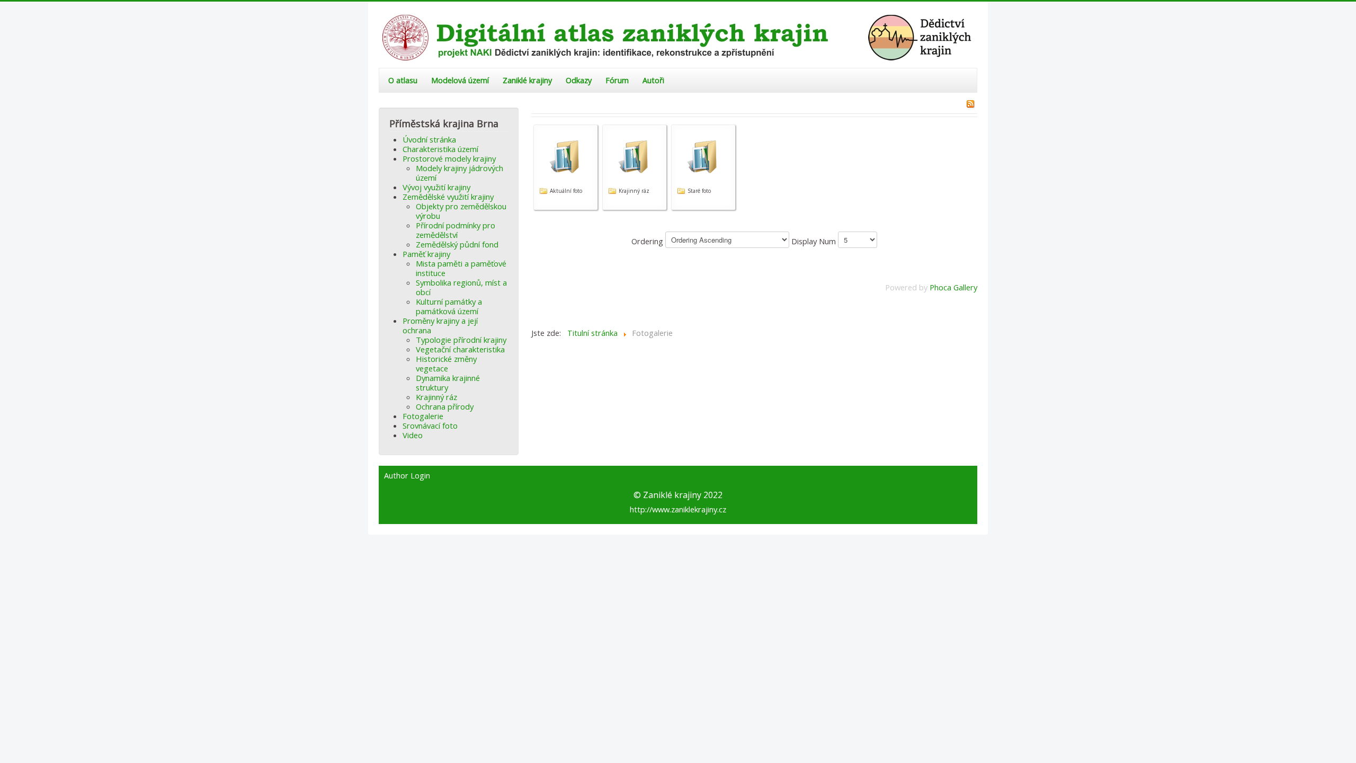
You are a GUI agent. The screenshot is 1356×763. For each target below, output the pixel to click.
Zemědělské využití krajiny (448, 196)
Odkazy (579, 80)
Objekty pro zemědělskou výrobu (461, 211)
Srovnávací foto (430, 425)
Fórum (617, 80)
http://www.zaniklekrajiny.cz (678, 509)
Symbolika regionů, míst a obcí (461, 287)
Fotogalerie (423, 416)
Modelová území (460, 80)
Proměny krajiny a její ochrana (440, 325)
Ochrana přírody (445, 406)
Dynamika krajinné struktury (448, 382)
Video (413, 435)
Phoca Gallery (953, 287)
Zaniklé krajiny (527, 80)
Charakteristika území (440, 149)
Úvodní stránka (429, 139)
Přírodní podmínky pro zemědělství (455, 230)
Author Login (407, 476)
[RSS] (970, 102)
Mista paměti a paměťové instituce (461, 268)
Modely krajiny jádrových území (459, 173)
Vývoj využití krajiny (436, 187)
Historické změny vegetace (446, 363)
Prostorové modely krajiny (449, 158)
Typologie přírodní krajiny (461, 339)
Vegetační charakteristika (460, 349)
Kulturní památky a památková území (449, 306)
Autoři (653, 80)
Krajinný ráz (436, 397)
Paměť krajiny (426, 254)
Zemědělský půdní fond (457, 244)
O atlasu (402, 80)
